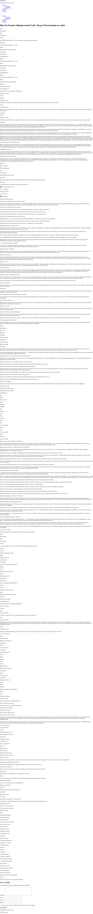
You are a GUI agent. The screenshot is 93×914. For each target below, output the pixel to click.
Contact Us (5, 8)
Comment (2, 895)
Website (1, 902)
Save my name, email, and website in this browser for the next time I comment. (18, 905)
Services (4, 11)
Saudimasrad (3, 0)
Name (1, 897)
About (4, 10)
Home (4, 5)
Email (1, 900)
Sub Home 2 (8, 7)
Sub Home (7, 6)
